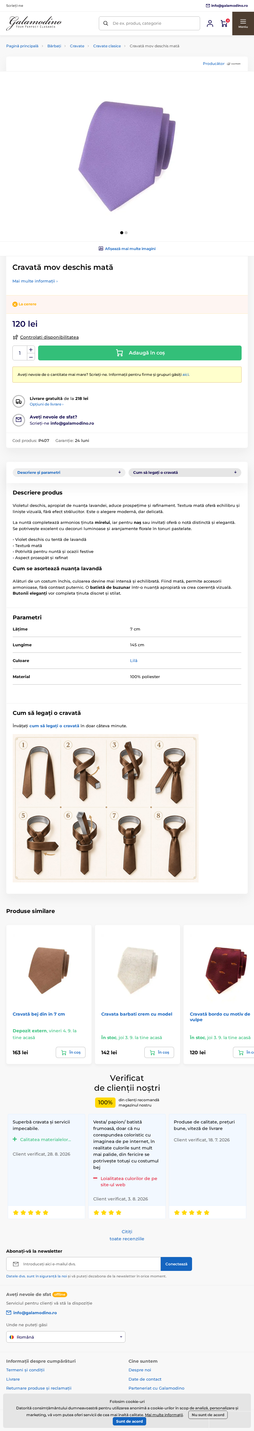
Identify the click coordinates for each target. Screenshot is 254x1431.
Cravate (77, 46)
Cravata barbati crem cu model (136, 1014)
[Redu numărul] (31, 357)
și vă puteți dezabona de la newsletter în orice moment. (86, 1276)
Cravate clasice (107, 46)
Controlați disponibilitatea (49, 337)
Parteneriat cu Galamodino (156, 1388)
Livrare (13, 1379)
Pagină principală (22, 46)
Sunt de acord (129, 1421)
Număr (20, 353)
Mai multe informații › (35, 280)
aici (185, 374)
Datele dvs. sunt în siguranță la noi (36, 1276)
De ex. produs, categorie (137, 23)
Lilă (134, 660)
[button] (243, 23)
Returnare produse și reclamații (39, 1388)
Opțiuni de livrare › (47, 404)
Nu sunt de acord (208, 1414)
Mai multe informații (164, 1414)
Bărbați (54, 46)
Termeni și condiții (25, 1369)
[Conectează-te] (210, 23)
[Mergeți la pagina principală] (34, 23)
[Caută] (106, 23)
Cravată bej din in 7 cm (39, 1014)
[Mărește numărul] (31, 349)
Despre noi (140, 1369)
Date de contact (145, 1379)
